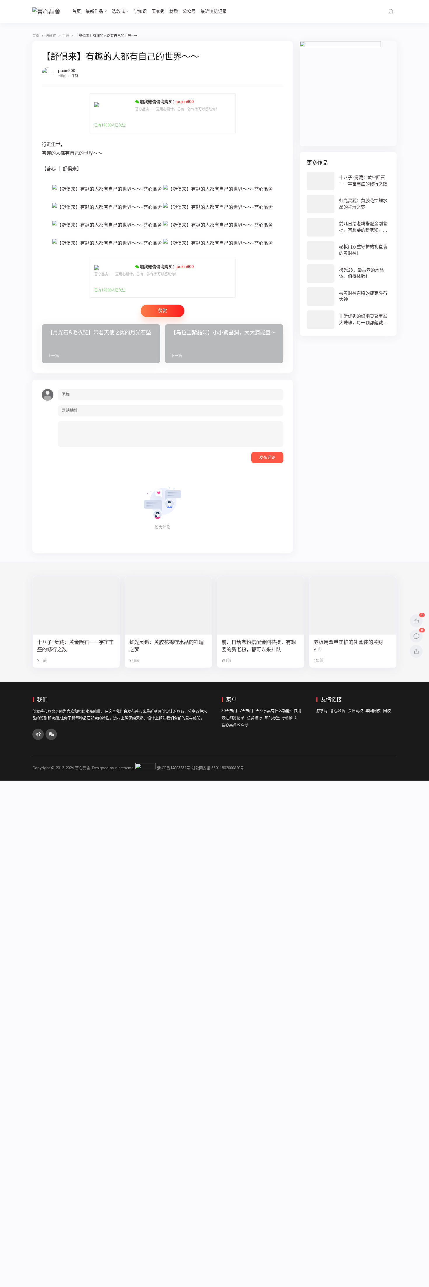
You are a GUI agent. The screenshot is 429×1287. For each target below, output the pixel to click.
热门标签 (272, 717)
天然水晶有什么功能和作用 (278, 710)
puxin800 (66, 70)
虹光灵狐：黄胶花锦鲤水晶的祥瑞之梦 (166, 645)
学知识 (140, 11)
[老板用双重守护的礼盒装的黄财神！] (348, 250)
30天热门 (229, 710)
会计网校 (355, 710)
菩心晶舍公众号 (235, 724)
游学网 (321, 710)
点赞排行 (254, 717)
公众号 (189, 11)
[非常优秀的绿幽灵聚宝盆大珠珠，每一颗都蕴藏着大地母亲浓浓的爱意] (348, 319)
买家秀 (158, 11)
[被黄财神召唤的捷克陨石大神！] (348, 296)
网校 (387, 710)
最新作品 (94, 11)
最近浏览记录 (213, 11)
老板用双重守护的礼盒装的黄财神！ (348, 645)
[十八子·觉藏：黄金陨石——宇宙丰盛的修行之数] (348, 181)
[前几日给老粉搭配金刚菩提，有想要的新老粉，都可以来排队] (348, 227)
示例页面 (289, 717)
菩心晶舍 (337, 710)
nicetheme (124, 768)
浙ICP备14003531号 (173, 768)
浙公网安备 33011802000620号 (217, 768)
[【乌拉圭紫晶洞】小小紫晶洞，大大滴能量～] (224, 343)
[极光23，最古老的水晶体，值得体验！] (348, 273)
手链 (75, 76)
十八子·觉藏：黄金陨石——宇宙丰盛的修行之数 (75, 645)
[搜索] (391, 11)
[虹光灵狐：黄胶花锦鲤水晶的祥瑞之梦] (348, 204)
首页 (76, 11)
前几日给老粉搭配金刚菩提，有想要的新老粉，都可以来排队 (259, 645)
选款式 (118, 11)
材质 (173, 11)
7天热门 (246, 710)
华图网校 (373, 710)
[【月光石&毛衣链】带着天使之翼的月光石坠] (101, 343)
